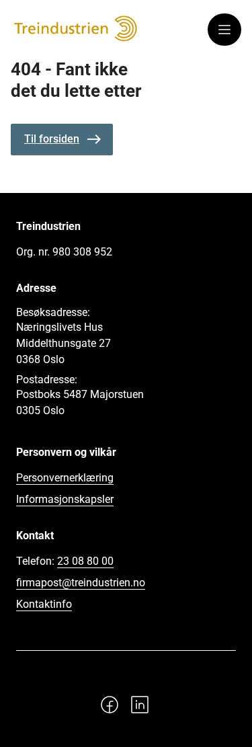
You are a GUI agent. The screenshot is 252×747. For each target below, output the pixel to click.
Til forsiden (51, 138)
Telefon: (65, 561)
